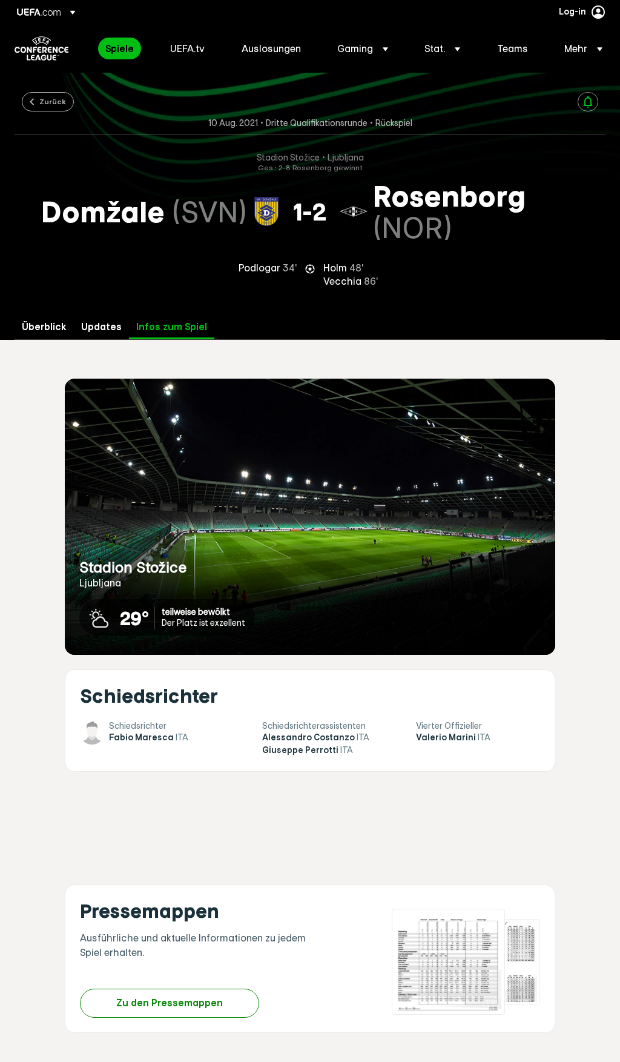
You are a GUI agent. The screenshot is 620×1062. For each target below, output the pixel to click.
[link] (119, 48)
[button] (362, 48)
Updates (101, 327)
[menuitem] (122, 48)
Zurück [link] (52, 101)
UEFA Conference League (41, 48)
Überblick (44, 327)
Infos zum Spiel (171, 327)
